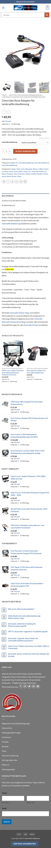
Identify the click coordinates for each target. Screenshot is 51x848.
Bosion (35, 169)
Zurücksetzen (44, 138)
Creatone (5, 171)
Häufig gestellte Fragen (11, 732)
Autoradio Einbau (31, 325)
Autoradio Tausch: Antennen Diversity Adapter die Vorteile (28, 655)
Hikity (20, 171)
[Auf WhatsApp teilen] (4, 182)
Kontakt (5, 742)
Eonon (11, 171)
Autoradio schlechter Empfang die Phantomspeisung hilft (22, 625)
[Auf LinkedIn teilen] (25, 182)
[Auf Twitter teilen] (12, 182)
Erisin (16, 171)
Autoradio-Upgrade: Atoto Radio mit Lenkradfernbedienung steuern (23, 639)
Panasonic (21, 174)
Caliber (40, 169)
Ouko (15, 174)
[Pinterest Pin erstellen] (21, 182)
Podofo (33, 174)
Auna (23, 169)
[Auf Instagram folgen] (25, 686)
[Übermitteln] (46, 14)
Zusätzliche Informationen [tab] (14, 201)
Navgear (10, 174)
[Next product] (4, 112)
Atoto (18, 169)
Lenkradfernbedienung (9, 142)
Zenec (19, 176)
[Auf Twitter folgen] (29, 686)
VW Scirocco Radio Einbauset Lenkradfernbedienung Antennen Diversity (13, 373)
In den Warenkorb (25, 151)
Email (4, 808)
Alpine (14, 169)
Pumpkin (40, 174)
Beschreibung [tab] (8, 196)
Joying (25, 171)
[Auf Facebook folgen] (21, 686)
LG (45, 171)
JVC (29, 171)
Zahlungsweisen (8, 769)
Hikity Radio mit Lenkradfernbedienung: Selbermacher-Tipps (24, 617)
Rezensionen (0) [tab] (8, 205)
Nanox (4, 174)
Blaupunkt (28, 169)
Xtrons (14, 176)
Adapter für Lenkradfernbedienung (25, 95)
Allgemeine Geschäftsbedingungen (16, 723)
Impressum (6, 737)
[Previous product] (8, 112)
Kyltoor (41, 171)
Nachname (31, 803)
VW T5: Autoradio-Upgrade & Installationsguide (27, 631)
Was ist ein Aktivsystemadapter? (21, 609)
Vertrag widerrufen (9, 760)
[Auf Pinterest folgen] (38, 686)
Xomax (9, 176)
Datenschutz (7, 728)
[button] (3, 8)
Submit (7, 821)
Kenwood (35, 171)
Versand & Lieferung (10, 755)
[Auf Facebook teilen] (8, 182)
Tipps (4, 751)
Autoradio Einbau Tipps (19, 313)
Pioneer (28, 174)
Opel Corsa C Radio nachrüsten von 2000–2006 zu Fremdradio (28, 647)
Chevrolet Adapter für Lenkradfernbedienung (23, 97)
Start (4, 95)
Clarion (46, 169)
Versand (8, 121)
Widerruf (5, 765)
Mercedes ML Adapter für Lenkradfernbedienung (36, 372)
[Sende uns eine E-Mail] (34, 686)
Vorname (5, 803)
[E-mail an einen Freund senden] (17, 182)
